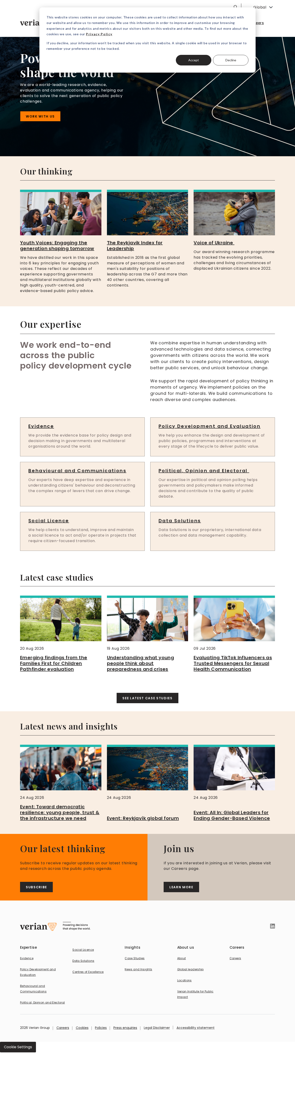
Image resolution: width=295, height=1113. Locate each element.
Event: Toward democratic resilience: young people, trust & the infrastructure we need (59, 812)
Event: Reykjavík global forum (143, 818)
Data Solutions (180, 520)
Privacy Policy (99, 34)
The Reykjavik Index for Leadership (135, 245)
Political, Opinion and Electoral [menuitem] (42, 1002)
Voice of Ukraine (214, 242)
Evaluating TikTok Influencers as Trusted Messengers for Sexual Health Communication (233, 663)
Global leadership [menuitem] (190, 969)
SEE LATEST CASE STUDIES (147, 698)
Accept (193, 60)
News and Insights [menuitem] (138, 969)
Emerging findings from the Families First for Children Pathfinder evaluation (53, 663)
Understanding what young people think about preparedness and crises (140, 663)
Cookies (82, 1027)
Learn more (181, 887)
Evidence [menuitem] (26, 958)
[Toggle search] (235, 7)
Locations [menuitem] (184, 980)
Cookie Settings (18, 1047)
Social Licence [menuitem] (83, 950)
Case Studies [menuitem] (135, 958)
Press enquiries (125, 1027)
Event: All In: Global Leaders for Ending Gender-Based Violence (232, 815)
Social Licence (48, 520)
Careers (62, 1027)
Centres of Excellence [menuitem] (88, 972)
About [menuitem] (181, 958)
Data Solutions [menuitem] (83, 961)
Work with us (40, 116)
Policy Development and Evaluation (209, 426)
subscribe (36, 887)
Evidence (41, 426)
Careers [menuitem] (256, 23)
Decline (230, 60)
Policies (101, 1027)
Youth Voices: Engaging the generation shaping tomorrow (57, 245)
